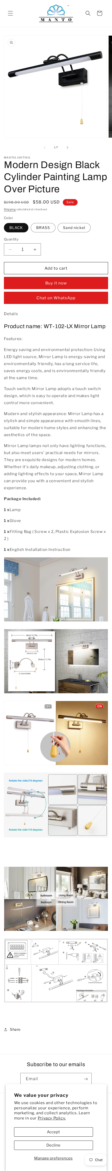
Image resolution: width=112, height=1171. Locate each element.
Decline (53, 1145)
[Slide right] (67, 147)
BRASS (43, 227)
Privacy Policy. (52, 1118)
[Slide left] (44, 147)
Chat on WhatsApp (56, 298)
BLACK (16, 227)
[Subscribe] (85, 1079)
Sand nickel (74, 227)
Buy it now (56, 283)
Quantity (11, 239)
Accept (53, 1132)
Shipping (10, 209)
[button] (10, 13)
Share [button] (15, 1029)
